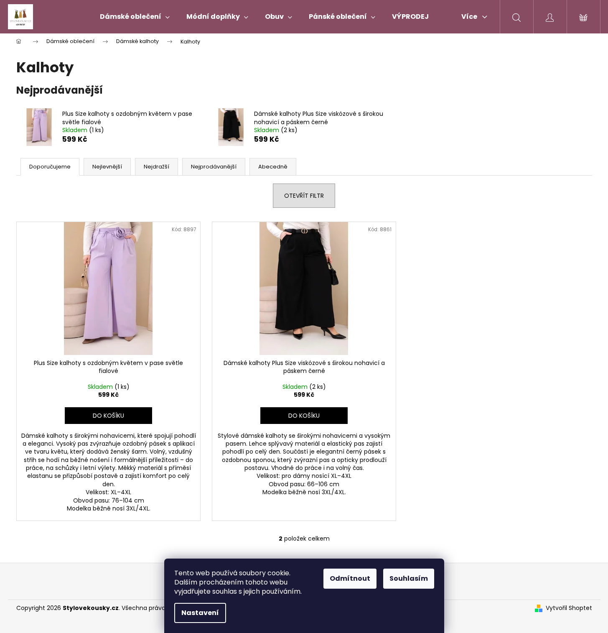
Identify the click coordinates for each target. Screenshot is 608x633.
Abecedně (272, 167)
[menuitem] (135, 16)
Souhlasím (408, 578)
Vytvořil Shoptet (569, 608)
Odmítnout (350, 578)
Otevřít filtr (304, 195)
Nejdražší (156, 167)
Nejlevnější (107, 167)
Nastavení (200, 613)
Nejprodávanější (214, 167)
